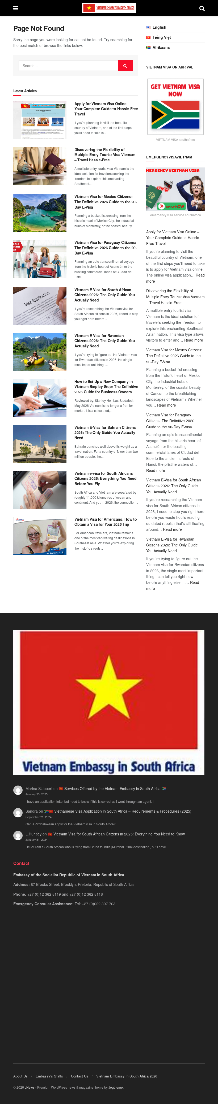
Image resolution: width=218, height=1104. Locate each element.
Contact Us (79, 1076)
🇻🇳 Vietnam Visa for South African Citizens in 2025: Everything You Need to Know (116, 833)
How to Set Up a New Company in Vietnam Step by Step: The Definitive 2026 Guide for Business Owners (106, 386)
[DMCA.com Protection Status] (109, 977)
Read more (193, 340)
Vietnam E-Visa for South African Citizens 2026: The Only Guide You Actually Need (104, 295)
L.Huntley (33, 833)
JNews (30, 1087)
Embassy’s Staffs (49, 1076)
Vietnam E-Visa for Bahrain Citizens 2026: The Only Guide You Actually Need (105, 432)
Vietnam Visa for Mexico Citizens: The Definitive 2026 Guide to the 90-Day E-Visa (105, 201)
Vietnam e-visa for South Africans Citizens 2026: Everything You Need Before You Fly (105, 478)
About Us (20, 1076)
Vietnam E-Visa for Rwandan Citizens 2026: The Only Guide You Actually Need (104, 340)
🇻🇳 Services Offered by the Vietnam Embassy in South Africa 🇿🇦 (112, 788)
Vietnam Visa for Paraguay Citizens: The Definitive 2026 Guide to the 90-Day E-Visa (105, 247)
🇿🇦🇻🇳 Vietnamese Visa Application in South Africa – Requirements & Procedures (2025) (117, 811)
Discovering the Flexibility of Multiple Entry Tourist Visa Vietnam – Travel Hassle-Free (104, 154)
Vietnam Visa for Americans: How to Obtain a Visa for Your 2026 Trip (105, 521)
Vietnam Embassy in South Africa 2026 (126, 1076)
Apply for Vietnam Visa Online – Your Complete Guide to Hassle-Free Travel (106, 109)
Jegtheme (115, 1087)
